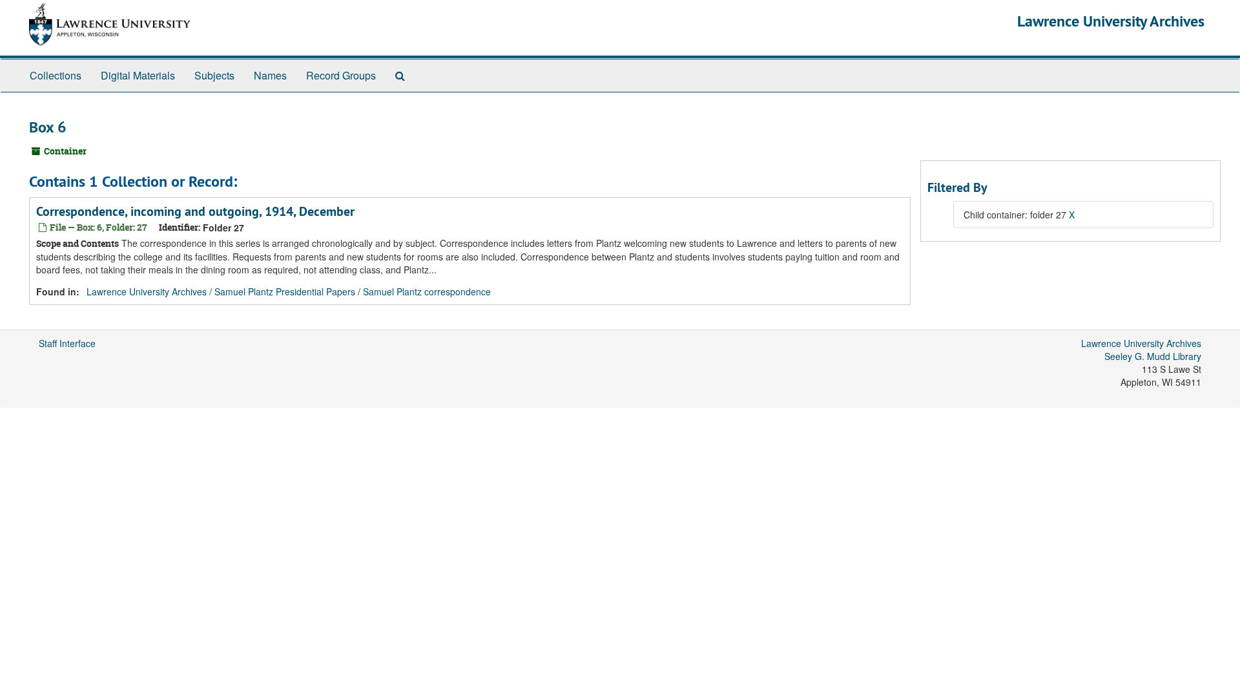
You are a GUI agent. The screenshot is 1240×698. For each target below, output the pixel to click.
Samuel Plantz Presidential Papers (284, 291)
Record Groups (341, 75)
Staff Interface (67, 343)
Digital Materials (138, 75)
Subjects (214, 75)
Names (270, 75)
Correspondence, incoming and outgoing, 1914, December (195, 211)
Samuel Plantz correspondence (427, 291)
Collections (55, 75)
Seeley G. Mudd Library (1152, 356)
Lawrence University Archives (1110, 21)
